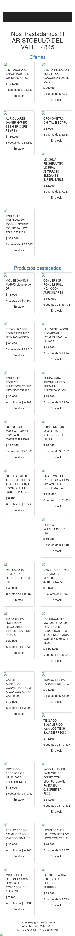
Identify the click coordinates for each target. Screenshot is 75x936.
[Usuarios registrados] (4, 2)
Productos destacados (37, 267)
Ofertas (38, 56)
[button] (21, 56)
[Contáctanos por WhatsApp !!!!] (1, 934)
